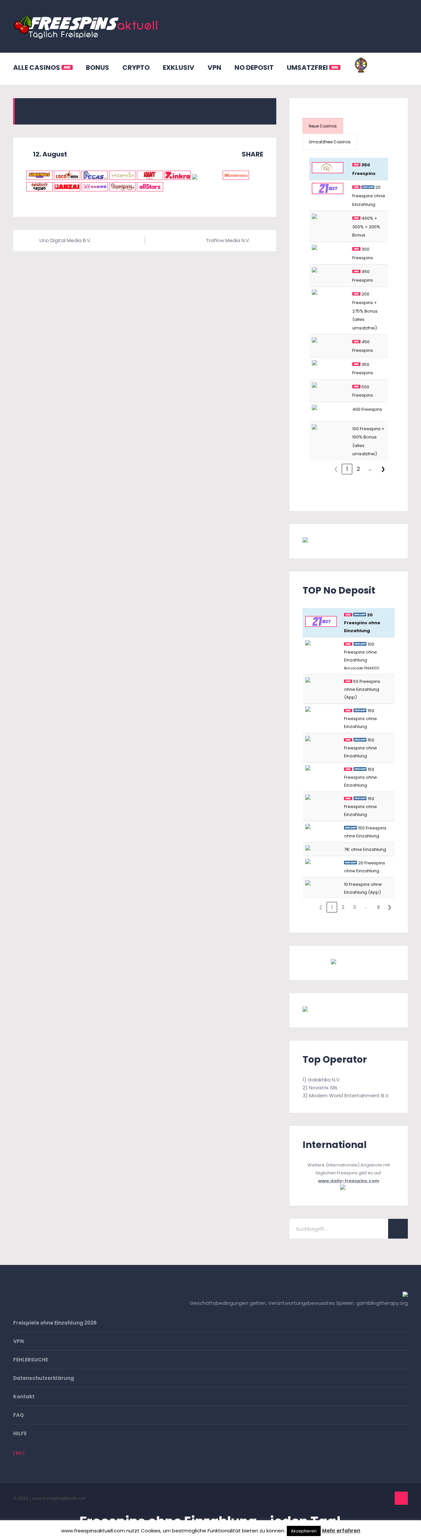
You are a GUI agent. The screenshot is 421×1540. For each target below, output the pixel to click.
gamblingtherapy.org (382, 1303)
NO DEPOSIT (254, 67)
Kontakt (24, 1396)
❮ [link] (336, 469)
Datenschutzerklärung (43, 1378)
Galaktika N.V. (324, 1079)
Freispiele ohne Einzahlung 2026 (55, 1322)
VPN (214, 67)
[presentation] (323, 126)
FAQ (18, 1415)
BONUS (97, 67)
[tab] (323, 126)
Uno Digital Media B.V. (65, 240)
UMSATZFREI (308, 67)
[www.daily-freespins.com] (349, 1188)
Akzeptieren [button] (304, 1531)
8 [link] (378, 907)
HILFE (20, 1433)
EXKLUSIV (178, 67)
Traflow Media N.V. (228, 240)
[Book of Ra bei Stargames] (337, 1010)
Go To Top (401, 1498)
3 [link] (354, 907)
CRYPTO (136, 67)
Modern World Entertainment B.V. (349, 1095)
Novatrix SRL (323, 1087)
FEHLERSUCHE (30, 1359)
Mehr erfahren (341, 1530)
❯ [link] (383, 469)
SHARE (251, 154)
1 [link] (347, 469)
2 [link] (358, 469)
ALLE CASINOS (37, 67)
